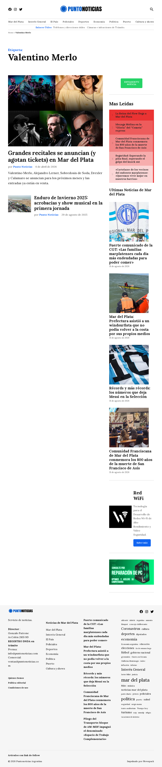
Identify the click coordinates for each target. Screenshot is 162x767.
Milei (123, 685)
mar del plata (135, 680)
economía (129, 639)
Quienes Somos (16, 678)
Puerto (127, 21)
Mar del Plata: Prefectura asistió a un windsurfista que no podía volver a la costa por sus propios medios (129, 325)
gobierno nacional (140, 652)
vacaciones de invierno (130, 717)
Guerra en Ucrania (139, 657)
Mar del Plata (16, 21)
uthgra (148, 713)
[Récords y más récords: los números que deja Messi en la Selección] (129, 365)
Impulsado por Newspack (140, 761)
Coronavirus (130, 628)
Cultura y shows (144, 21)
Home (11, 32)
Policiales (68, 21)
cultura (145, 628)
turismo (126, 712)
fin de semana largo (143, 648)
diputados (141, 634)
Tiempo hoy (142, 708)
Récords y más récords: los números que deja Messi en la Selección (129, 392)
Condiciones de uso (18, 687)
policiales (145, 693)
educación (145, 644)
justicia (135, 674)
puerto (139, 699)
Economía (99, 21)
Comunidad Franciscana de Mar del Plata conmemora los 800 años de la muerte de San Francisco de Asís (130, 459)
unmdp (141, 712)
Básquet (124, 624)
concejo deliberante (138, 624)
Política (113, 21)
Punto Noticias (22, 166)
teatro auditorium (128, 708)
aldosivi (124, 620)
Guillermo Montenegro (130, 661)
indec (142, 661)
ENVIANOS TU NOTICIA (131, 83)
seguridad (125, 704)
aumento (149, 620)
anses (132, 620)
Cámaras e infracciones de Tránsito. (106, 27)
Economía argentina (129, 644)
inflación (125, 665)
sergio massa (136, 704)
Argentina (140, 620)
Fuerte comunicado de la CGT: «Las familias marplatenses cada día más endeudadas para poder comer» (131, 254)
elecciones (127, 648)
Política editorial (17, 682)
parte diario (126, 694)
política (128, 698)
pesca (135, 694)
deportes (128, 634)
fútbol (125, 652)
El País (54, 21)
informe (134, 665)
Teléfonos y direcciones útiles (69, 27)
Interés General (37, 21)
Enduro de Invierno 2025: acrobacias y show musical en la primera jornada (68, 203)
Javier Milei (126, 674)
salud (147, 699)
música (131, 685)
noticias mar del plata (134, 689)
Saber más (142, 542)
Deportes (83, 21)
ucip (135, 713)
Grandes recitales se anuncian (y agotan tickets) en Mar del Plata (52, 156)
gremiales (125, 657)
